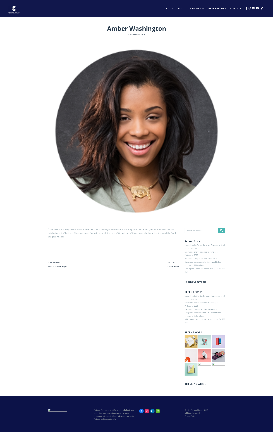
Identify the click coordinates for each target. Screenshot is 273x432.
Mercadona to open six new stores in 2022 (202, 258)
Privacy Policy (190, 416)
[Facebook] (141, 411)
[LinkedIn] (152, 411)
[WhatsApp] (158, 411)
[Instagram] (147, 411)
